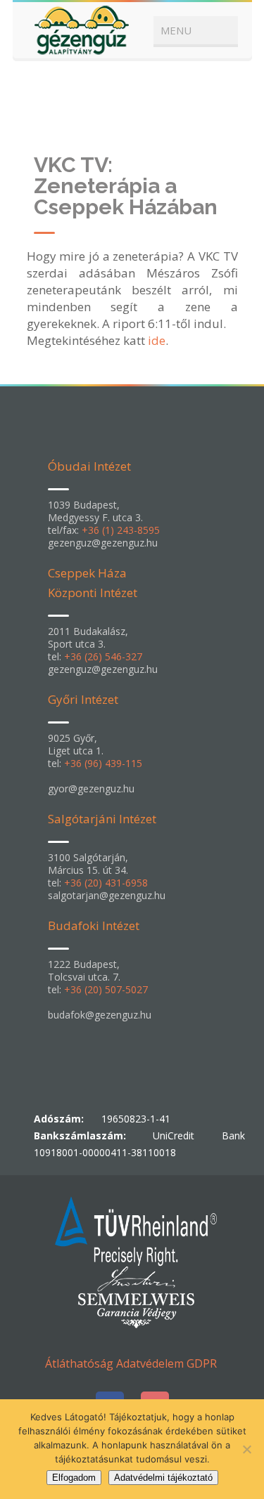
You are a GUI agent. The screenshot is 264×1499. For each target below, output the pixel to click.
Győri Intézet (83, 699)
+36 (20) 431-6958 (106, 882)
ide (156, 340)
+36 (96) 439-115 (103, 763)
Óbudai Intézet (89, 466)
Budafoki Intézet (93, 925)
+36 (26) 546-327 (103, 656)
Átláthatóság (79, 1363)
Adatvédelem (150, 1363)
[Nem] (246, 1449)
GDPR (202, 1363)
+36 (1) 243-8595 (121, 530)
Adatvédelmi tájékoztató (163, 1477)
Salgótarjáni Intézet (102, 819)
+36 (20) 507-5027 (106, 989)
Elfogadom (74, 1477)
